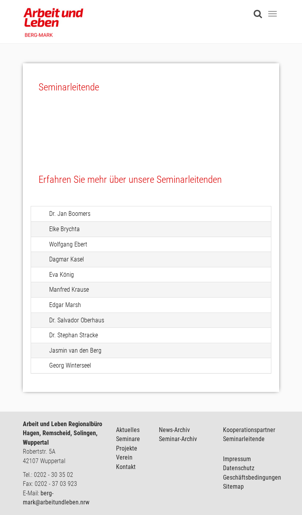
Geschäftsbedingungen (252, 477)
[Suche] (260, 9)
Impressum (237, 459)
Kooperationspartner (249, 430)
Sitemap (233, 486)
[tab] (151, 213)
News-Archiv (174, 430)
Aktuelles (128, 430)
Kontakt (126, 467)
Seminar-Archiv (178, 439)
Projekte (126, 448)
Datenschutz (238, 468)
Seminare (128, 439)
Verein (124, 457)
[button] (151, 213)
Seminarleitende (244, 439)
